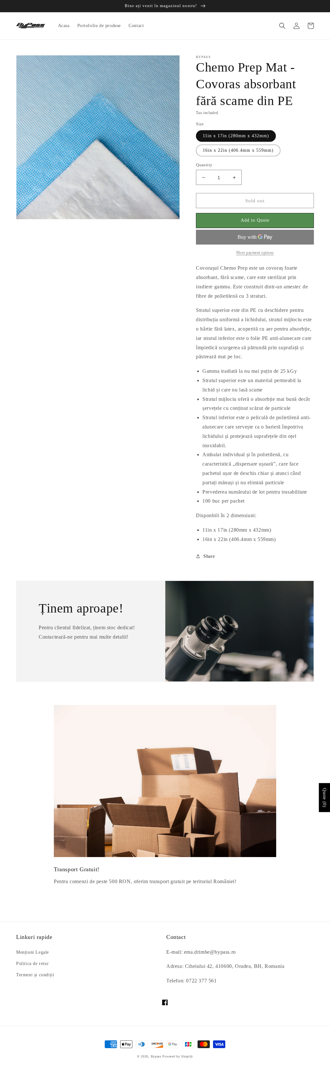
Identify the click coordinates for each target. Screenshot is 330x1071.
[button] (282, 26)
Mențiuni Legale (32, 952)
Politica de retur (32, 963)
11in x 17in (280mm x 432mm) (236, 135)
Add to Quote (255, 220)
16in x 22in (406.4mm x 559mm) (238, 150)
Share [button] (209, 556)
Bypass (156, 1056)
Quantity (204, 164)
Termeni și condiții (35, 974)
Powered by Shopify (177, 1056)
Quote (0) (324, 797)
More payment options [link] (255, 252)
